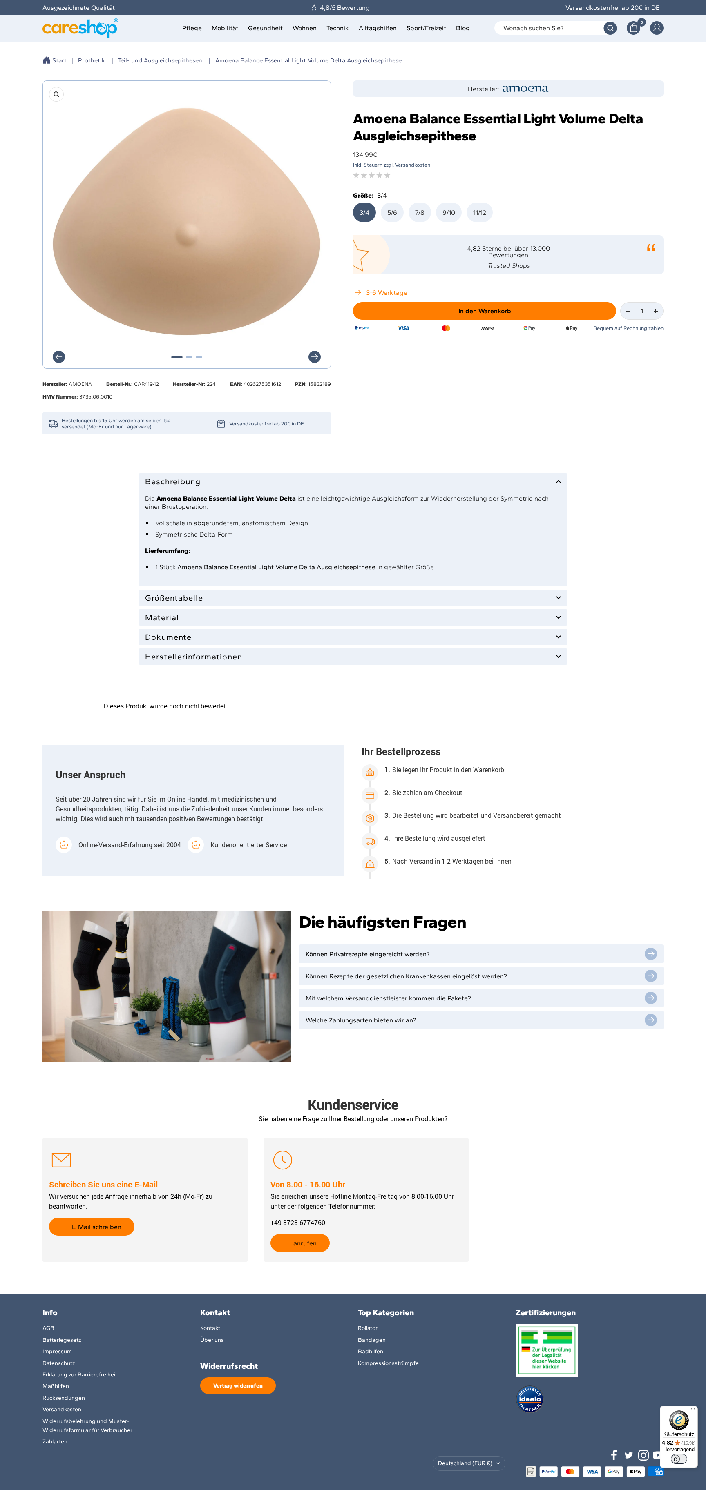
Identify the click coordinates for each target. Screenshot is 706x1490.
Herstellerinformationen (193, 656)
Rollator (368, 1328)
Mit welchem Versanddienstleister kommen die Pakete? (388, 998)
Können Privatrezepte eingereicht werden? (368, 954)
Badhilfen (370, 1351)
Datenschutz (58, 1363)
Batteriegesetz (61, 1339)
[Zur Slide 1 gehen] (177, 357)
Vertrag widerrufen (238, 1385)
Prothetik (91, 60)
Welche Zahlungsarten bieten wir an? (361, 1020)
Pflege (192, 28)
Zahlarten (54, 1441)
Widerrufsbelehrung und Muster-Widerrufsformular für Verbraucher (87, 1426)
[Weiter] (314, 357)
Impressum (57, 1351)
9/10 (448, 212)
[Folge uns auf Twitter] (628, 1455)
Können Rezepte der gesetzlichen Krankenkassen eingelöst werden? (406, 976)
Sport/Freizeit (426, 28)
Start (59, 60)
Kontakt (210, 1328)
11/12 (479, 212)
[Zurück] (59, 357)
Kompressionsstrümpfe (388, 1363)
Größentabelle (174, 598)
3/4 (364, 212)
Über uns (212, 1339)
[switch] (679, 1459)
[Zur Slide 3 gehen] (199, 357)
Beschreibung (173, 481)
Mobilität (225, 28)
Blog (463, 28)
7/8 (419, 212)
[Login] (657, 28)
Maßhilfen (55, 1386)
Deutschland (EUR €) (465, 1463)
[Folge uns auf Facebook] (614, 1455)
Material (162, 617)
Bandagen (372, 1339)
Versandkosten (61, 1409)
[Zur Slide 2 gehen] (189, 357)
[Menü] (693, 1411)
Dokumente (168, 637)
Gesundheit (265, 28)
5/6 (392, 212)
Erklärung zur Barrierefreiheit (79, 1374)
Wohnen (305, 28)
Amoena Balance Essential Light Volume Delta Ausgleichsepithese (308, 60)
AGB (48, 1328)
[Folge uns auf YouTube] (658, 1455)
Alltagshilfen (378, 28)
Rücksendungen (63, 1397)
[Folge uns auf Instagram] (643, 1455)
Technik (337, 28)
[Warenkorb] (633, 28)
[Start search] (610, 28)
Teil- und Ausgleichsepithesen (160, 60)
